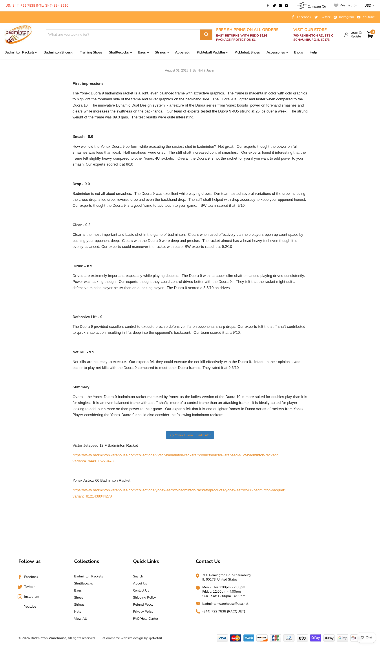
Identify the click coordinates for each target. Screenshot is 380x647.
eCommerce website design (122, 638)
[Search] (206, 34)
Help (313, 52)
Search (138, 576)
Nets (77, 611)
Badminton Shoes (57, 52)
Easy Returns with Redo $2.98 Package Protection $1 (247, 35)
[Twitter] (274, 5)
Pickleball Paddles (211, 52)
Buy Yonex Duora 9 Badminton (190, 435)
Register (356, 36)
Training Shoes (91, 52)
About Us (140, 583)
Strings (160, 52)
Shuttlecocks (119, 52)
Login (354, 33)
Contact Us (141, 590)
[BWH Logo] (18, 34)
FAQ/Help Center (145, 618)
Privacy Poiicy (143, 611)
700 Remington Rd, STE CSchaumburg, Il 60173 (313, 35)
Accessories (276, 52)
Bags (142, 52)
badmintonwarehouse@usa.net (225, 603)
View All (80, 618)
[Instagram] (280, 5)
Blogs (298, 52)
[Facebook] (268, 5)
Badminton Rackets (19, 52)
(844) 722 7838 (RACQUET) (223, 611)
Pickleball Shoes (247, 52)
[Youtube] (286, 5)
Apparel (181, 52)
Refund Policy (143, 604)
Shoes (78, 597)
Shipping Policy (144, 597)
